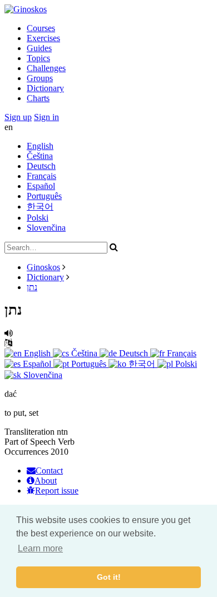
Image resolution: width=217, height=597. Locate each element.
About (45, 480)
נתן (32, 287)
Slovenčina (46, 227)
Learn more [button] (40, 548)
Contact (49, 470)
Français (41, 176)
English (40, 146)
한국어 (40, 206)
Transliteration (29, 431)
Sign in (46, 117)
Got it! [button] (109, 577)
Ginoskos (43, 267)
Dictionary (45, 88)
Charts (38, 98)
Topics (38, 58)
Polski (37, 217)
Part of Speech (30, 441)
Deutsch (41, 166)
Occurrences (26, 451)
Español (41, 186)
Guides (39, 48)
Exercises (43, 38)
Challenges (46, 68)
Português (44, 196)
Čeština (40, 156)
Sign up (18, 117)
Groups (40, 78)
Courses (41, 28)
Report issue (56, 490)
